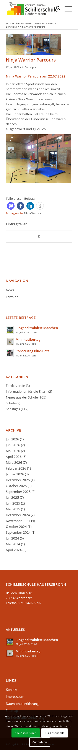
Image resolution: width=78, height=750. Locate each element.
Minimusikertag (28, 339)
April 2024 (14, 550)
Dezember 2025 (18, 480)
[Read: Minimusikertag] (10, 341)
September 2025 (18, 491)
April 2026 (14, 456)
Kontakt (11, 689)
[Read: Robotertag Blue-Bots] (10, 353)
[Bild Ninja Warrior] (33, 44)
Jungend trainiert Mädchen (37, 328)
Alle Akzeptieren (26, 733)
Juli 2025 (12, 497)
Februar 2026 (16, 468)
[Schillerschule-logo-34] (32, 8)
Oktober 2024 (16, 526)
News (10, 290)
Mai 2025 (13, 509)
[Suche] (56, 8)
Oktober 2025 (16, 486)
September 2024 (18, 532)
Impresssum (15, 696)
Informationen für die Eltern (26, 391)
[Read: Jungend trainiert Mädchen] (10, 330)
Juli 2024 (12, 538)
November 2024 (18, 521)
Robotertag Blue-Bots (32, 351)
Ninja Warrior (32, 213)
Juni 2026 (13, 445)
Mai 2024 (13, 544)
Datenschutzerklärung (22, 703)
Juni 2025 (13, 503)
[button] (11, 206)
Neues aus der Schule (22, 397)
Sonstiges (30, 67)
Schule (11, 403)
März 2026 (14, 462)
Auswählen (39, 742)
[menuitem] (56, 8)
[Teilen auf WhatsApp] (39, 236)
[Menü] (66, 8)
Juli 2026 (12, 439)
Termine (12, 297)
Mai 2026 (13, 451)
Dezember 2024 (18, 515)
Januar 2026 (15, 474)
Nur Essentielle (54, 733)
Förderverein (15, 385)
